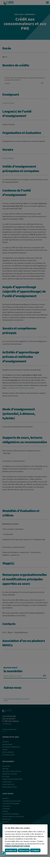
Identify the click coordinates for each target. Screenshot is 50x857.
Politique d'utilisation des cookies (17, 846)
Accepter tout (11, 850)
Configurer (35, 850)
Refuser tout (23, 850)
